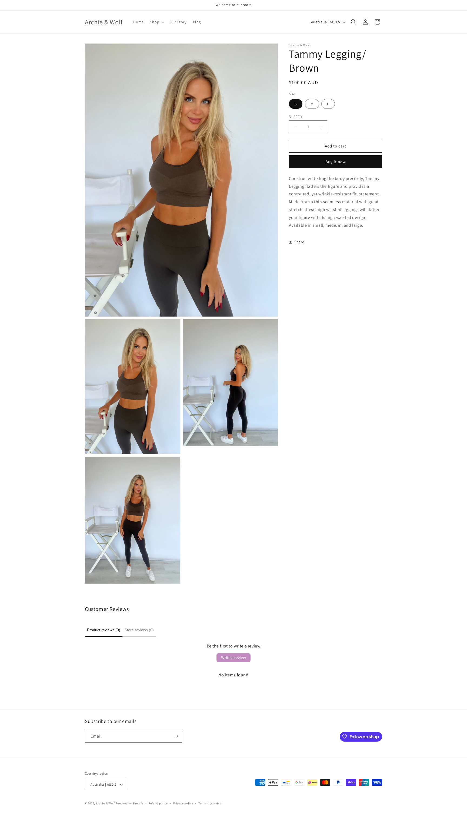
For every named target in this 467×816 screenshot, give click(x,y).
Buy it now (335, 161)
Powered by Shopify (129, 803)
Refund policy (158, 803)
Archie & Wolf (105, 803)
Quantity (295, 116)
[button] (156, 22)
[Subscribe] (176, 736)
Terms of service (209, 803)
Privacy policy (183, 803)
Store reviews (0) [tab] (139, 630)
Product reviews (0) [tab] (103, 630)
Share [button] (299, 241)
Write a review (233, 657)
